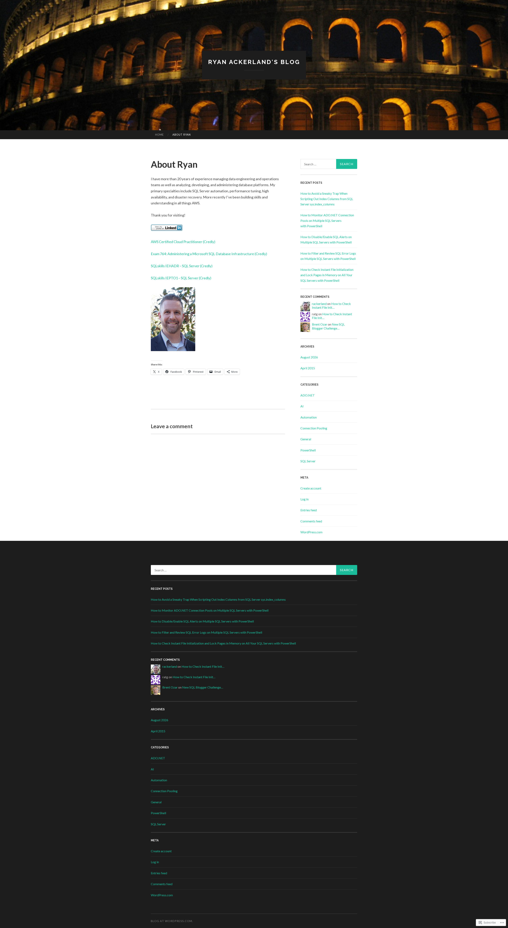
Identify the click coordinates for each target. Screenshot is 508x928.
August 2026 (309, 357)
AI (302, 406)
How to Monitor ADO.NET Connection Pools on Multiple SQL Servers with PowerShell (327, 220)
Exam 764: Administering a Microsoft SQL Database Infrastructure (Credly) (209, 254)
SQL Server (308, 461)
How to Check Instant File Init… (331, 305)
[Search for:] (328, 164)
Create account (310, 488)
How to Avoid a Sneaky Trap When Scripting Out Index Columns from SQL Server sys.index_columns (326, 199)
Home (159, 134)
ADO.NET (307, 395)
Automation (308, 417)
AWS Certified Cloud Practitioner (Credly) (183, 241)
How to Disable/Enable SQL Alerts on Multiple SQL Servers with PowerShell (202, 621)
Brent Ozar (319, 324)
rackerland (319, 304)
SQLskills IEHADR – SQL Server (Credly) (182, 266)
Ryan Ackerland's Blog (254, 61)
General (305, 439)
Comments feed (311, 521)
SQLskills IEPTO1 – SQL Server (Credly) (181, 278)
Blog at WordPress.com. (172, 921)
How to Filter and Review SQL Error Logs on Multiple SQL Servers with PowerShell (206, 632)
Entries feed (308, 510)
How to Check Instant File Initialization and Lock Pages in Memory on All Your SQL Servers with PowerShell (326, 275)
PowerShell (308, 450)
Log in (304, 499)
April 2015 (307, 368)
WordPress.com (311, 532)
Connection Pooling (313, 428)
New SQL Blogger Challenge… (328, 326)
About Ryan (181, 134)
